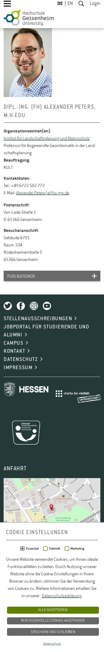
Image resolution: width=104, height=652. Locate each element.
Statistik (54, 549)
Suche (81, 3)
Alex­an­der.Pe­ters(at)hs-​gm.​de (42, 193)
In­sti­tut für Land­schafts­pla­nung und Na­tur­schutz (47, 138)
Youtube (47, 306)
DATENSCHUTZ (21, 359)
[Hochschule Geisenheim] (29, 18)
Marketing (77, 549)
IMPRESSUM (18, 368)
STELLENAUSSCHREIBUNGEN (38, 319)
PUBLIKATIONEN (21, 276)
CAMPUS (13, 343)
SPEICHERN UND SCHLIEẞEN (53, 632)
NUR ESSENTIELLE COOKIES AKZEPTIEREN (53, 621)
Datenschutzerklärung (62, 596)
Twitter (8, 306)
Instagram (34, 306)
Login (95, 3)
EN (70, 3)
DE (60, 3)
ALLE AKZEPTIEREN (52, 610)
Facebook (21, 306)
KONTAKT (14, 351)
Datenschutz (52, 644)
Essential (32, 549)
